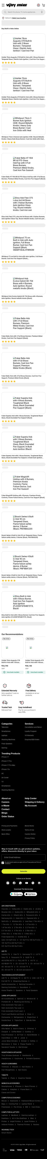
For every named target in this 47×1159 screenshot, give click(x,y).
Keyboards (14, 1101)
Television (5, 727)
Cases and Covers (8, 1093)
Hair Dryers (22, 1070)
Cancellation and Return (33, 727)
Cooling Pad (13, 1104)
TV (3, 782)
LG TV (38, 954)
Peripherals (6, 1107)
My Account (31, 806)
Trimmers (5, 1067)
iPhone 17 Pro (7, 761)
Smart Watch (7, 1133)
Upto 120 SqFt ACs (9, 940)
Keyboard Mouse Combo (31, 1101)
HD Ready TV (15, 978)
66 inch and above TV (25, 970)
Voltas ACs (16, 909)
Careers (5, 802)
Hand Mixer (6, 1038)
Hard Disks (36, 1107)
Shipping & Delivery (35, 802)
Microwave (6, 1044)
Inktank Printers (8, 1124)
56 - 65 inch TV (7, 970)
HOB (15, 1038)
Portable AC (6, 1002)
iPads (13, 1078)
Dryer (29, 1014)
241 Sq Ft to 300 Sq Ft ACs (12, 946)
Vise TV (16, 954)
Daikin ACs (28, 909)
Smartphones (7, 1086)
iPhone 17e (6, 769)
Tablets (4, 1078)
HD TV (32, 960)
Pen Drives (18, 1107)
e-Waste (5, 806)
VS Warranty (29, 735)
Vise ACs (5, 909)
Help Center (31, 798)
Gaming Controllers (9, 987)
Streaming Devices (20, 981)
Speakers (19, 990)
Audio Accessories (9, 984)
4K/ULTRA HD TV (8, 960)
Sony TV (5, 957)
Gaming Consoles (26, 984)
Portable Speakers (33, 1058)
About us (6, 798)
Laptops (4, 735)
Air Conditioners (8, 999)
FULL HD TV (22, 960)
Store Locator (6, 830)
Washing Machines (8, 739)
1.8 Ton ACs (6, 927)
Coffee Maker (16, 1032)
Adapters (13, 1089)
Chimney (30, 1029)
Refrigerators (19, 1017)
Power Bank (25, 1089)
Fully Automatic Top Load (11, 1005)
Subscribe (23, 871)
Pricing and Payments (9, 826)
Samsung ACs (7, 918)
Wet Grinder (23, 1047)
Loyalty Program (31, 731)
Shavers (15, 1067)
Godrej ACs (19, 912)
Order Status (8, 816)
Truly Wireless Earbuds (10, 1055)
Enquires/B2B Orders (32, 739)
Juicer (22, 1038)
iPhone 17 (5, 757)
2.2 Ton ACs (30, 927)
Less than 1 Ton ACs (33, 921)
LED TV (4, 978)
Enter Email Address (12, 857)
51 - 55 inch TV (22, 967)
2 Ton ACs (18, 927)
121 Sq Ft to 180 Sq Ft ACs (30, 940)
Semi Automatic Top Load (11, 1008)
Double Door (6, 1020)
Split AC (20, 999)
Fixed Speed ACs (8, 937)
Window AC (31, 999)
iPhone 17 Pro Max (8, 765)
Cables (4, 1089)
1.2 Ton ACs (17, 924)
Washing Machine (8, 790)
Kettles (32, 1041)
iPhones (18, 1086)
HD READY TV (7, 964)
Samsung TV (27, 954)
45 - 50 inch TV (7, 967)
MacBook (14, 1115)
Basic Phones (30, 1086)
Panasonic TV (16, 957)
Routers (36, 1124)
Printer (4, 1121)
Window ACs (17, 921)
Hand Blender (32, 1035)
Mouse (4, 1101)
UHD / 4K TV (37, 978)
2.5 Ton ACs (6, 931)
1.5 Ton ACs (30, 924)
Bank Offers (6, 834)
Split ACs (5, 921)
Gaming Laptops (28, 1115)
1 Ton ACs (5, 924)
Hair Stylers (26, 1067)
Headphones (6, 1058)
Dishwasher (6, 1017)
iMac (32, 1118)
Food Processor (8, 1035)
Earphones (19, 1058)
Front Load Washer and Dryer (13, 1014)
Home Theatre (7, 990)
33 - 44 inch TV (36, 964)
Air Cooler (5, 778)
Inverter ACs (22, 937)
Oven (15, 1044)
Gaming (4, 748)
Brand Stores (29, 826)
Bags (3, 1104)
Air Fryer (20, 1035)
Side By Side (31, 1020)
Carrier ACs (6, 915)
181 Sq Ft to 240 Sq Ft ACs (12, 943)
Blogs (4, 813)
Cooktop (28, 1032)
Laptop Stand (27, 1104)
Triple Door (18, 1020)
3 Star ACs (6, 934)
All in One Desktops (19, 1118)
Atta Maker (6, 1029)
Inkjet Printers (15, 1121)
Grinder (24, 1041)
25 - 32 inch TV (21, 964)
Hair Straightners (8, 1070)
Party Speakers (7, 744)
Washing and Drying (22, 1002)
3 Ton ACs (18, 931)
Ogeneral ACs (32, 918)
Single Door (31, 1017)
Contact (5, 809)
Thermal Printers (23, 1124)
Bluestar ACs (6, 912)
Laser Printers (29, 1121)
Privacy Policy (30, 838)
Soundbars (24, 987)
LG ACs (38, 909)
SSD (26, 1107)
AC (3, 773)
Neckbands (26, 1055)
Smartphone (6, 731)
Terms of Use (29, 830)
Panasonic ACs (32, 915)
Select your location (19, 18)
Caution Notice (30, 834)
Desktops (5, 1118)
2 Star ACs (29, 931)
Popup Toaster (26, 1044)
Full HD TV (6, 981)
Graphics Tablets (24, 1078)
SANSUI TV (6, 954)
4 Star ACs (17, 934)
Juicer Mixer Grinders (10, 1041)
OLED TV (28, 957)
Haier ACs (20, 918)
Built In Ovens (18, 1029)
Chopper (5, 1032)
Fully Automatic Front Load (12, 1011)
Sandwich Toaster (8, 1047)
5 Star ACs (29, 934)
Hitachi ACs (18, 915)
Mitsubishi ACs (32, 912)
